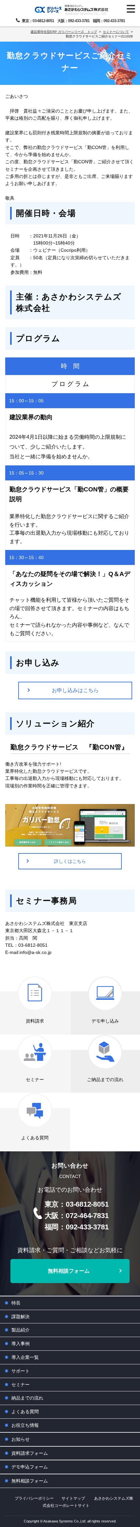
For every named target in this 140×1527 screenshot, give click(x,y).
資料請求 (35, 1021)
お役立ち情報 (25, 1425)
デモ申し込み (105, 1021)
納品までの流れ (27, 1397)
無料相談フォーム (69, 1271)
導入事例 (20, 1343)
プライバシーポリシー (34, 1498)
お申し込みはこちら (75, 690)
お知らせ (20, 1439)
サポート (20, 1370)
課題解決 (20, 1316)
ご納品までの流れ (105, 1079)
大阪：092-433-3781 (73, 21)
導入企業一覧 (25, 1357)
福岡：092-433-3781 (109, 21)
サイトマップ (73, 1498)
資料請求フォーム (29, 1453)
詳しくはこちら (70, 861)
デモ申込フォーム (29, 1466)
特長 (16, 1303)
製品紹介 (20, 1330)
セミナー (35, 1079)
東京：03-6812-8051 (38, 21)
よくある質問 (35, 1137)
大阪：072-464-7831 (77, 1216)
